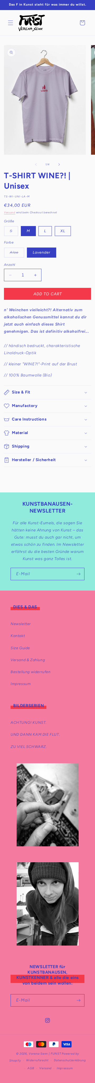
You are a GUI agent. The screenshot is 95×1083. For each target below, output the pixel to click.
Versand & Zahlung (28, 660)
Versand (9, 212)
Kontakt (18, 636)
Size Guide (20, 648)
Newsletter (21, 624)
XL (62, 231)
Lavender (41, 252)
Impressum (21, 684)
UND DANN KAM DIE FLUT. (35, 734)
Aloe (17, 254)
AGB (30, 1068)
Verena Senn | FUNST (45, 1053)
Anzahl (9, 265)
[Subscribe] (78, 574)
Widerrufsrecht (37, 1060)
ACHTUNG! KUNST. (29, 722)
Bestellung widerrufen (31, 672)
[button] (10, 23)
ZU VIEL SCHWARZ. (29, 746)
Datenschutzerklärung (70, 1060)
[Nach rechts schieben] (59, 164)
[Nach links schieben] (36, 164)
